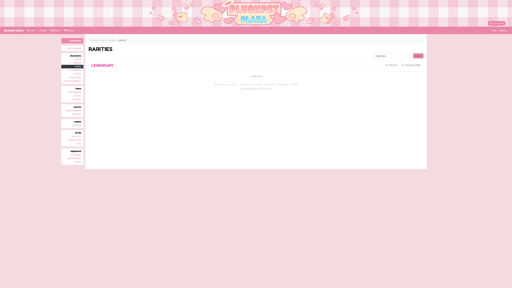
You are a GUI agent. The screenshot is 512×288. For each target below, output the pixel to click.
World (112, 40)
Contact (258, 84)
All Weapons (76, 154)
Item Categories (74, 92)
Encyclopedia (75, 40)
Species (78, 59)
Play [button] (44, 30)
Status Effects (75, 77)
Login (494, 30)
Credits (294, 84)
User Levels (76, 136)
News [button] (32, 30)
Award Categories (73, 110)
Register (503, 30)
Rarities (78, 66)
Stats (79, 143)
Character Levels (74, 140)
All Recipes (76, 125)
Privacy (234, 84)
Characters (412, 65)
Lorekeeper (283, 84)
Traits (392, 65)
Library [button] (57, 30)
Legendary (102, 65)
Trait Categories (74, 70)
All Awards (76, 114)
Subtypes (77, 63)
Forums (70, 30)
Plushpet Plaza (13, 30)
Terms (225, 84)
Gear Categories (74, 158)
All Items (77, 96)
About (217, 84)
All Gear (78, 162)
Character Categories (72, 81)
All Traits (77, 74)
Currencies (76, 99)
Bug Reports (246, 84)
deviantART (270, 84)
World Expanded (74, 48)
